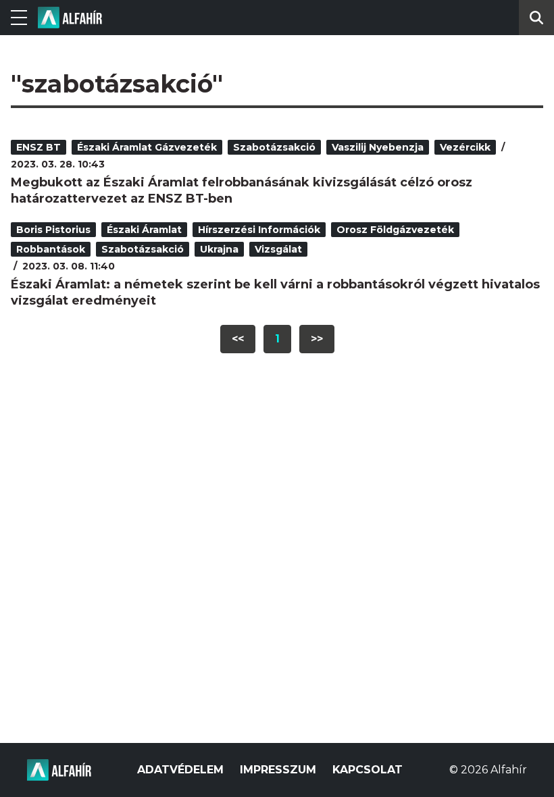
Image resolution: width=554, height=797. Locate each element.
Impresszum (278, 769)
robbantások (50, 249)
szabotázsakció (274, 147)
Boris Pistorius (53, 230)
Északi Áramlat (144, 230)
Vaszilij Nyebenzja (378, 147)
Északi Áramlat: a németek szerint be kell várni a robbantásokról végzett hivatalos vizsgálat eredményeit (275, 292)
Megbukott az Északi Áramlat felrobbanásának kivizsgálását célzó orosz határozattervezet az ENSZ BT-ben (241, 190)
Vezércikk (465, 147)
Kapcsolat (367, 769)
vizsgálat (278, 249)
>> (317, 338)
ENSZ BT (38, 147)
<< (238, 338)
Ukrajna (219, 249)
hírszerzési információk (259, 230)
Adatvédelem (180, 769)
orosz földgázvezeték (395, 230)
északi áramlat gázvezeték (147, 147)
